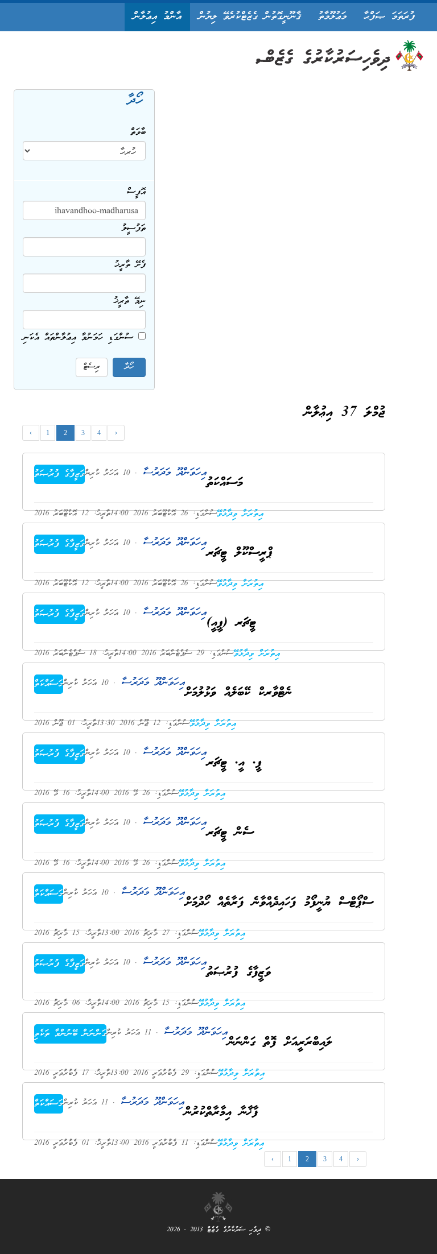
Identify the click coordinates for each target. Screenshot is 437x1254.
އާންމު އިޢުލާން (157, 16)
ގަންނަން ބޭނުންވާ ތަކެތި (70, 1034)
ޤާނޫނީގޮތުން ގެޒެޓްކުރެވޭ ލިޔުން (250, 16)
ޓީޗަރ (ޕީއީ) (231, 623)
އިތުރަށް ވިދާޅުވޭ (240, 514)
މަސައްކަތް (48, 684)
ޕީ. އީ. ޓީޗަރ (234, 763)
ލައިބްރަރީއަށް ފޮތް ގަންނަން (280, 1043)
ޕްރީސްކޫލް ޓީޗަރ (240, 553)
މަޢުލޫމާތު (332, 16)
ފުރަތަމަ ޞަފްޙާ (389, 16)
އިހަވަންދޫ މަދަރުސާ (172, 473)
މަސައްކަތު (225, 483)
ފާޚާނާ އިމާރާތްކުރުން (221, 1113)
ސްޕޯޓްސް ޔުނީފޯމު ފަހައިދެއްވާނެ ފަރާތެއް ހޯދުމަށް (279, 903)
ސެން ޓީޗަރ (230, 833)
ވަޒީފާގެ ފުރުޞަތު (59, 474)
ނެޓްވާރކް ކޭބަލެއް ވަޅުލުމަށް (238, 693)
